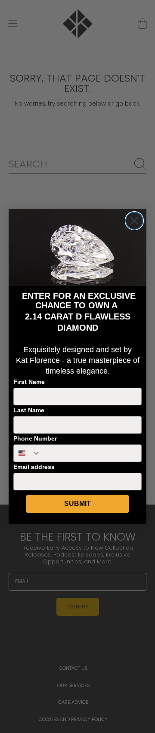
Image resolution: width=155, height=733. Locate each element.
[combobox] (27, 453)
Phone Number (35, 438)
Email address (34, 466)
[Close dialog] (134, 220)
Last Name (28, 410)
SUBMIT (77, 503)
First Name (29, 381)
